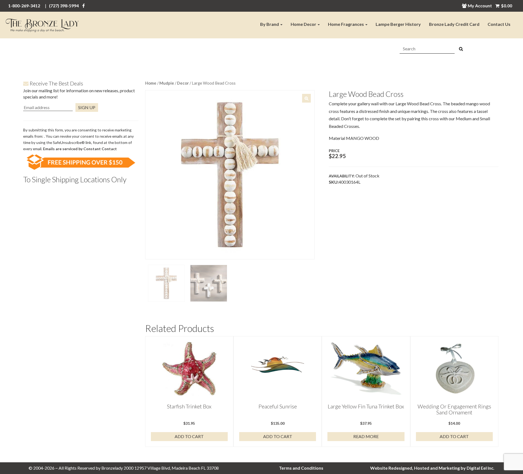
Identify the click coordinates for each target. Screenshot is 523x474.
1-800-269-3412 (24, 5)
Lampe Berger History (398, 24)
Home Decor (304, 24)
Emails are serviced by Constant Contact (80, 148)
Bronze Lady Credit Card (454, 24)
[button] (306, 98)
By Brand (270, 24)
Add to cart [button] (189, 436)
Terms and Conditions (301, 467)
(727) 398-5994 (64, 5)
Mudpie (166, 83)
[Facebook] (83, 5)
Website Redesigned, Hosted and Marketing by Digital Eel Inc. (432, 467)
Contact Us (499, 24)
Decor (183, 83)
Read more (366, 436)
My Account (480, 5)
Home (150, 83)
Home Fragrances (346, 24)
